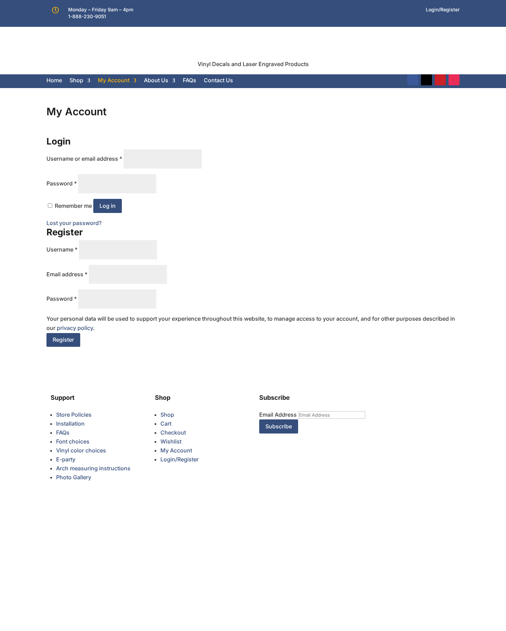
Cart (165, 423)
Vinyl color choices (81, 450)
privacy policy (75, 327)
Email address (66, 274)
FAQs (189, 80)
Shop (76, 80)
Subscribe (278, 426)
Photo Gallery (73, 477)
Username (61, 249)
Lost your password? (74, 223)
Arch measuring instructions (93, 468)
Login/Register (179, 459)
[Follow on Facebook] (412, 79)
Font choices (72, 441)
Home (54, 80)
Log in (107, 205)
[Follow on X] (426, 79)
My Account (113, 80)
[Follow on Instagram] (454, 79)
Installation (70, 423)
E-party (65, 459)
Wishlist (170, 441)
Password (61, 183)
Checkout (173, 432)
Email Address (278, 414)
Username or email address (84, 158)
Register (63, 339)
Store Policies (74, 414)
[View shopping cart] (239, 80)
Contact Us (218, 80)
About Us (156, 80)
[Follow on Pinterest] (440, 79)
